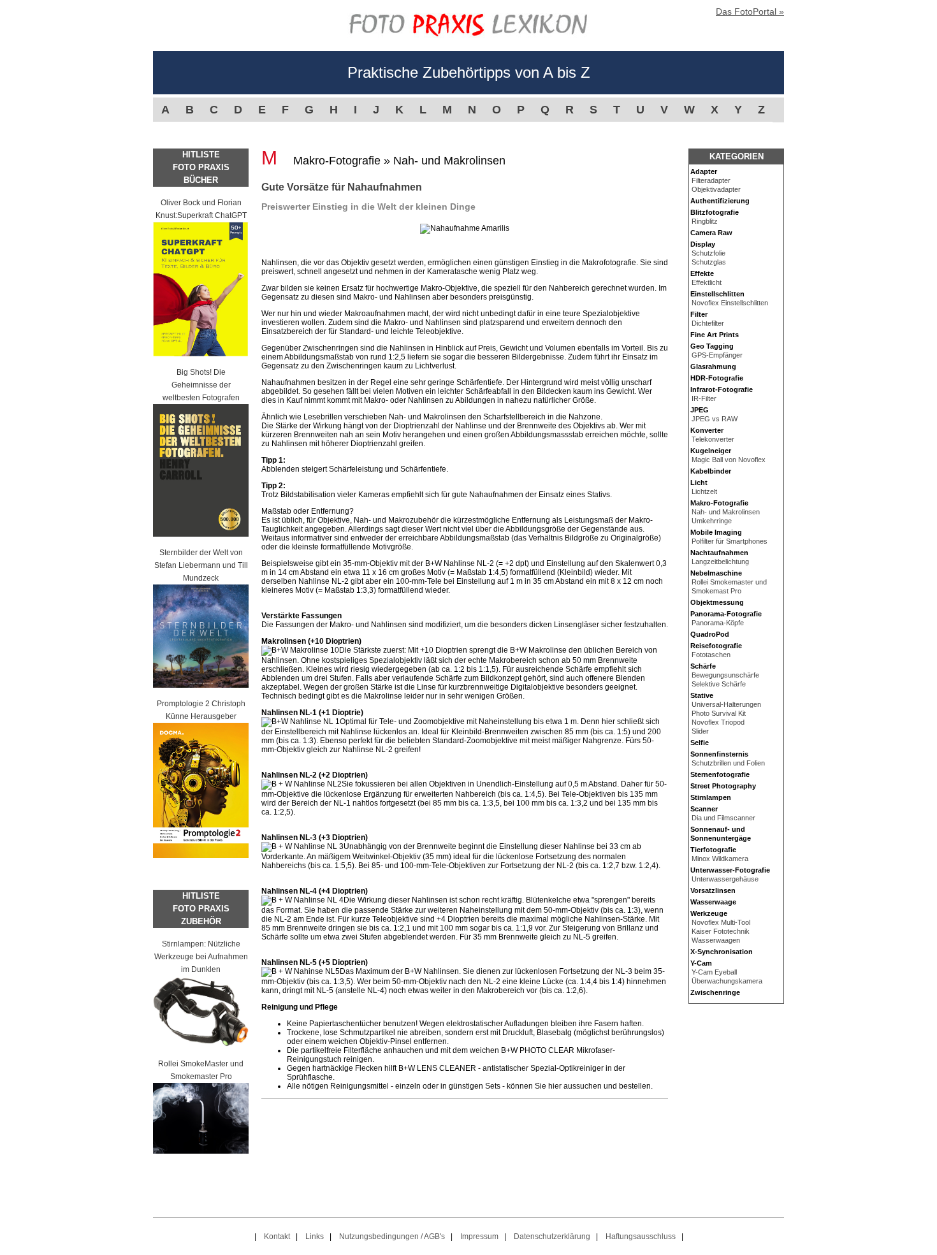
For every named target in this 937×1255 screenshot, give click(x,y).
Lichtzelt (704, 491)
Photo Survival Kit (719, 713)
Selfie (699, 742)
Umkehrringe (712, 521)
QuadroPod (709, 634)
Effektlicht (707, 282)
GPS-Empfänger (717, 355)
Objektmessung (717, 602)
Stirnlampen (710, 797)
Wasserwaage (713, 902)
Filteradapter (711, 180)
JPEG (699, 410)
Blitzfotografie (714, 212)
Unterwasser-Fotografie (730, 870)
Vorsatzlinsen (713, 890)
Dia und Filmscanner (723, 818)
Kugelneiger (710, 450)
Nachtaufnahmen (719, 552)
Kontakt (277, 1236)
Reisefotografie (716, 645)
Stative (701, 695)
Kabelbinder (710, 471)
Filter (699, 314)
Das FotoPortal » (750, 11)
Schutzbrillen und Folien (728, 763)
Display (702, 244)
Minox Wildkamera (720, 858)
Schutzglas (709, 262)
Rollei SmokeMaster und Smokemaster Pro (200, 1070)
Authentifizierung (720, 201)
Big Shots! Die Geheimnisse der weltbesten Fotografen (201, 385)
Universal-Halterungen (726, 704)
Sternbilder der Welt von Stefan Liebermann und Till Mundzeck (201, 565)
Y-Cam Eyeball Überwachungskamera (727, 976)
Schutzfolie (708, 253)
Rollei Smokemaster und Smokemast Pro (729, 586)
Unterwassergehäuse (725, 879)
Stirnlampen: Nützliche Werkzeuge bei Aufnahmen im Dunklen (201, 956)
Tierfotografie (713, 849)
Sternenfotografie (720, 774)
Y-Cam (701, 963)
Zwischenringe (715, 992)
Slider (700, 731)
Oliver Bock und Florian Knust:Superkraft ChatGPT (201, 209)
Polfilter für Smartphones (729, 541)
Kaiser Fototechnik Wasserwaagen (721, 935)
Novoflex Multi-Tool (721, 922)
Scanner (704, 809)
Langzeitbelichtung (720, 561)
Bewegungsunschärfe (725, 675)
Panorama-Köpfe (718, 623)
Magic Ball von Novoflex (729, 459)
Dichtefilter (708, 323)
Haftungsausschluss (641, 1236)
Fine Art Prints (714, 334)
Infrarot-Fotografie (721, 389)
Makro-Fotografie (719, 503)
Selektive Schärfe (719, 684)
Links (314, 1236)
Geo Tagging (712, 346)
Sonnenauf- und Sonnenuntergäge (720, 833)
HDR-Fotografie (716, 378)
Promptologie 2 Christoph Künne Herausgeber (201, 710)
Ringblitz (705, 221)
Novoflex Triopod (718, 722)
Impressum (479, 1236)
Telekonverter (713, 439)
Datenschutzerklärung (552, 1236)
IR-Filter (704, 398)
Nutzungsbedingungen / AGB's (392, 1236)
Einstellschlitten (717, 294)
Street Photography (723, 786)
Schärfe (703, 666)
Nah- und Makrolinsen (726, 512)
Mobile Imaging (716, 532)
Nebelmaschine (716, 573)
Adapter (703, 171)
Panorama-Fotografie (726, 614)
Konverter (706, 430)
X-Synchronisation (721, 951)
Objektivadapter (716, 189)
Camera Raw (711, 232)
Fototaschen (711, 654)
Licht (699, 482)
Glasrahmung (713, 366)
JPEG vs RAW (714, 419)
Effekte (702, 273)
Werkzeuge (708, 913)
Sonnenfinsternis (719, 754)
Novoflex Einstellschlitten (730, 303)
